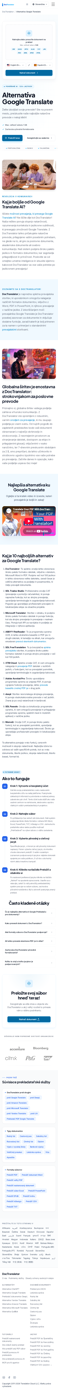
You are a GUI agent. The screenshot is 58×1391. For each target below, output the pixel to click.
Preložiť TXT (12, 1207)
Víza (47, 1152)
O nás (4, 1278)
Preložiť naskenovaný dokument (20, 1185)
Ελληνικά (41, 1232)
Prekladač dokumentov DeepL (15, 1296)
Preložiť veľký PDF (15, 1180)
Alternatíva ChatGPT (10, 1289)
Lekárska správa (34, 1152)
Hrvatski (5, 1239)
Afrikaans (6, 1228)
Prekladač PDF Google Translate (20, 1119)
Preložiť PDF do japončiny (40, 1357)
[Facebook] (9, 1377)
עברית (43, 1235)
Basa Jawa (50, 1239)
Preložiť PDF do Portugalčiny (42, 1350)
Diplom (41, 1141)
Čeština (15, 1232)
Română (20, 1250)
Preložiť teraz (14, 138)
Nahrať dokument (27, 1019)
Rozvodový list (13, 1141)
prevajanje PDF (25, 666)
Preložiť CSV (31, 1201)
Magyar (14, 1239)
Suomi (18, 1235)
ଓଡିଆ (23, 1247)
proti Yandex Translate (16, 1113)
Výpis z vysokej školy (16, 1147)
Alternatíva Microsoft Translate (15, 1308)
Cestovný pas (26, 1136)
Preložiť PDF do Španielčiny (41, 1338)
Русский (29, 1250)
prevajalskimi (9, 329)
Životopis (34, 1323)
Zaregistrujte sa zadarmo (38, 138)
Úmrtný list (28, 1141)
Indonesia (24, 1239)
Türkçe (35, 1258)
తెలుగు (47, 1254)
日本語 (41, 1239)
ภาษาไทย (6, 1258)
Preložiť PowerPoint (36, 1191)
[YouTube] (14, 1377)
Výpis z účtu (35, 1319)
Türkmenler (16, 1258)
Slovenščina (7, 1254)
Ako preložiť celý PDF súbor (13, 1348)
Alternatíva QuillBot (10, 1311)
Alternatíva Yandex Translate (14, 1300)
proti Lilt (33, 1113)
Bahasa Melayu (46, 1243)
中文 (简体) (17, 1262)
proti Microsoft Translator (17, 1108)
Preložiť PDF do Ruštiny (40, 1361)
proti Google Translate (16, 1097)
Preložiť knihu (29, 1196)
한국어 (15, 1243)
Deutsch (31, 1232)
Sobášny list (41, 1136)
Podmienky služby (16, 1278)
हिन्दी (49, 1235)
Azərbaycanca (26, 1228)
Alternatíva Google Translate (14, 1293)
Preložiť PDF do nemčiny (40, 1346)
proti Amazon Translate (16, 1103)
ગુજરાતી (35, 1235)
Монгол (29, 1243)
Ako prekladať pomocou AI (13, 1359)
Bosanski (6, 1232)
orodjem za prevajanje (22, 420)
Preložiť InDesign (14, 1201)
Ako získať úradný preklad (13, 1345)
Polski (37, 1247)
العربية (14, 1228)
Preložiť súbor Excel (15, 1191)
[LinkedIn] (3, 1377)
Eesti (4, 1235)
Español (50, 1232)
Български (38, 1228)
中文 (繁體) (28, 1262)
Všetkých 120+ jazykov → (41, 1365)
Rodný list (11, 1136)
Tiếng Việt (6, 1262)
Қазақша (6, 1243)
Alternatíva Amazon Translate (14, 1304)
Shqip (16, 1254)
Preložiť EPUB (12, 1196)
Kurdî (22, 1243)
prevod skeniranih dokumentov (31, 641)
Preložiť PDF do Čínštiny (40, 1353)
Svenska (33, 1254)
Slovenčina (39, 1250)
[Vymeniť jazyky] (29, 65)
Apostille (10, 1157)
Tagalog (26, 1258)
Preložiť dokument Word (32, 1175)
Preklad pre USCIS (38, 1289)
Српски (24, 1254)
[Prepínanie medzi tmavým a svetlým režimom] (27, 4)
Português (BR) (47, 1247)
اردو (53, 1258)
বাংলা (47, 1228)
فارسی (11, 1235)
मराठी (36, 1243)
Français (26, 1235)
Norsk (16, 1247)
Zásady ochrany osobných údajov (39, 1278)
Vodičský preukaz (14, 1152)
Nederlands (7, 1247)
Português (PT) (8, 1250)
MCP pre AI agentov (10, 1362)
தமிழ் (41, 1254)
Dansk (22, 1232)
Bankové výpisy (37, 1147)
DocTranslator (12, 569)
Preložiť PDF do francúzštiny (42, 1342)
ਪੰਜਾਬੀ (30, 1247)
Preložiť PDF (12, 1175)
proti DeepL (35, 1097)
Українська (45, 1258)
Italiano (33, 1239)
